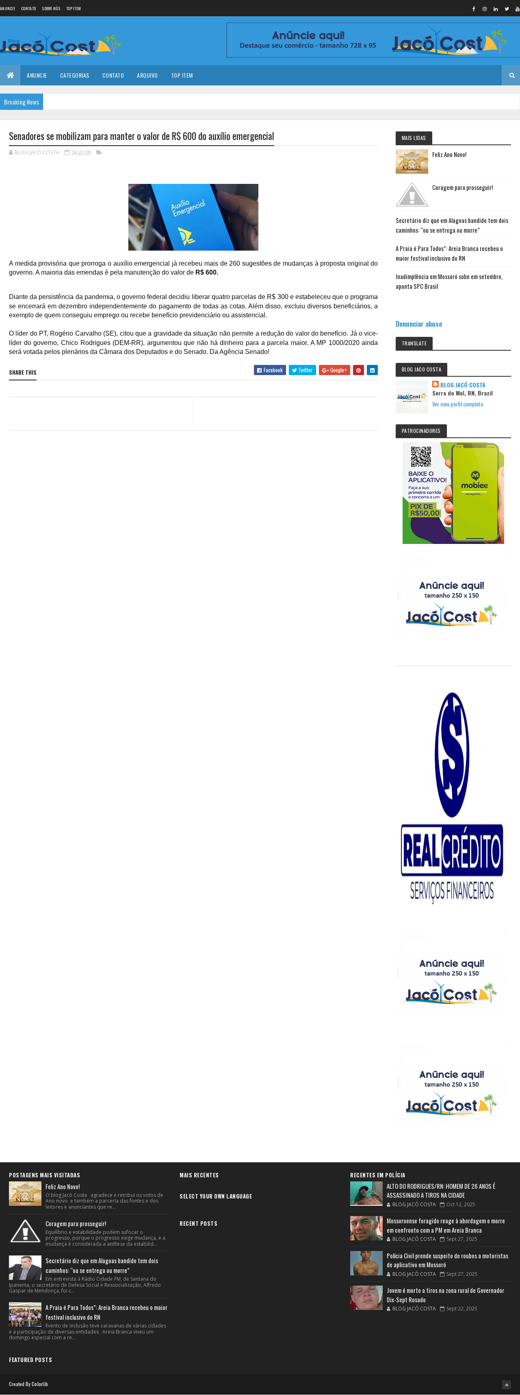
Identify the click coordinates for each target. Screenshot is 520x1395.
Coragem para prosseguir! (462, 187)
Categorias (74, 75)
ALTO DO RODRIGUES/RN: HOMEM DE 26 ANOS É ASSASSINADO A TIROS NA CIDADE (441, 1190)
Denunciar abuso (419, 324)
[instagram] (484, 8)
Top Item (73, 8)
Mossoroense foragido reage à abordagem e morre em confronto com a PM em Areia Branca (446, 1225)
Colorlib (40, 1383)
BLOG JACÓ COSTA (462, 385)
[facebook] (473, 8)
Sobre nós (51, 8)
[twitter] (506, 8)
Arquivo (147, 75)
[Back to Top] (506, 1384)
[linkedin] (495, 8)
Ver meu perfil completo (457, 404)
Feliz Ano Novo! (449, 154)
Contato (28, 8)
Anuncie (7, 8)
